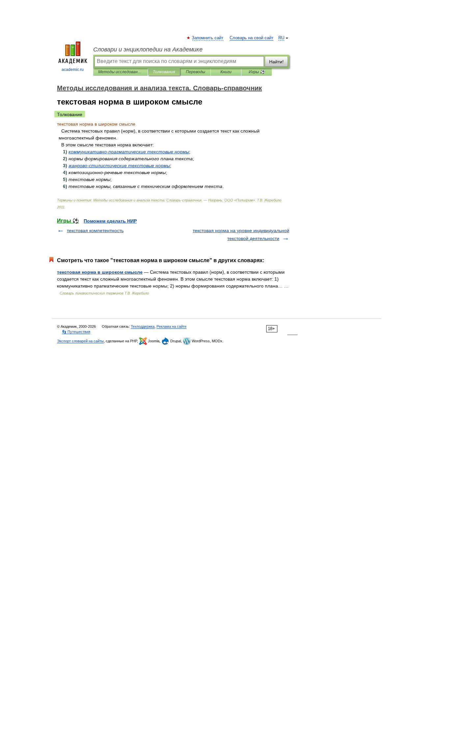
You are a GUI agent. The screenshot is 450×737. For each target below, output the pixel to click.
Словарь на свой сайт (251, 38)
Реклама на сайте (171, 326)
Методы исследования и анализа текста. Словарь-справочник (120, 72)
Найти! (276, 61)
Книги (226, 72)
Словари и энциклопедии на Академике (148, 49)
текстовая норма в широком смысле (100, 272)
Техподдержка (143, 326)
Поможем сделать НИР (110, 221)
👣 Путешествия (76, 332)
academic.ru (73, 69)
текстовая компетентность (95, 230)
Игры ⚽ (257, 72)
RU (281, 38)
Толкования (164, 72)
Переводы (195, 72)
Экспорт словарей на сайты (80, 341)
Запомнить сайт (207, 38)
